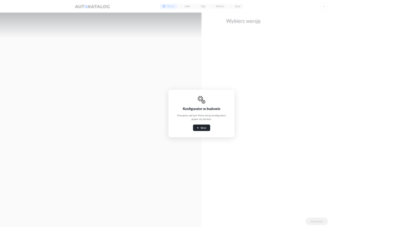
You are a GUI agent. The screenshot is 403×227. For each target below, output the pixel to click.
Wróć (203, 127)
